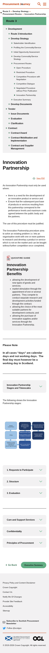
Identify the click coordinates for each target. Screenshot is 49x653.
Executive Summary (33, 565)
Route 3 (6, 11)
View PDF (40, 178)
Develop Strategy (21, 11)
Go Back (12, 565)
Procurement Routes (12, 14)
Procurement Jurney (16, 4)
